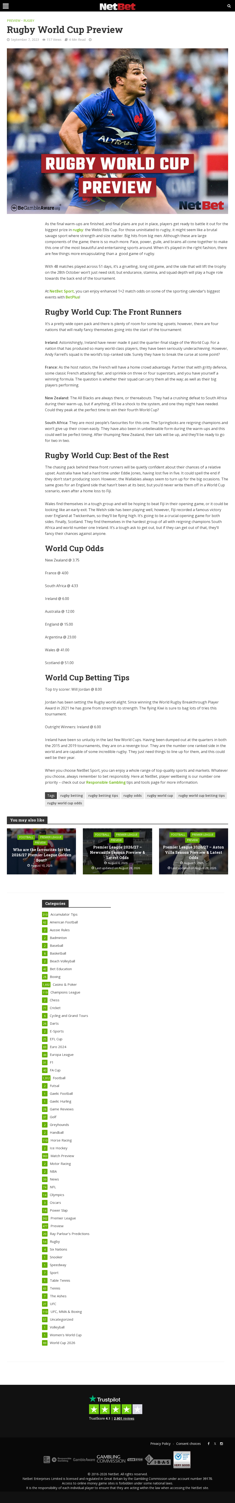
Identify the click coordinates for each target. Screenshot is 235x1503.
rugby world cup (160, 795)
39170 (207, 1478)
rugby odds (132, 795)
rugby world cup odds (64, 803)
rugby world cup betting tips (202, 795)
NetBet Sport (62, 291)
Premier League (51, 837)
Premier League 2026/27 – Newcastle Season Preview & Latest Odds (117, 852)
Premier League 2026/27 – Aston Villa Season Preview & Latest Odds (193, 852)
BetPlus (72, 297)
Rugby (28, 20)
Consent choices (188, 1443)
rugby (78, 229)
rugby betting (71, 795)
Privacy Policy (160, 1443)
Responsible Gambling (106, 782)
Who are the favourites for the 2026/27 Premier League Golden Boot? (41, 854)
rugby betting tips (103, 795)
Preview (13, 20)
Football (26, 837)
